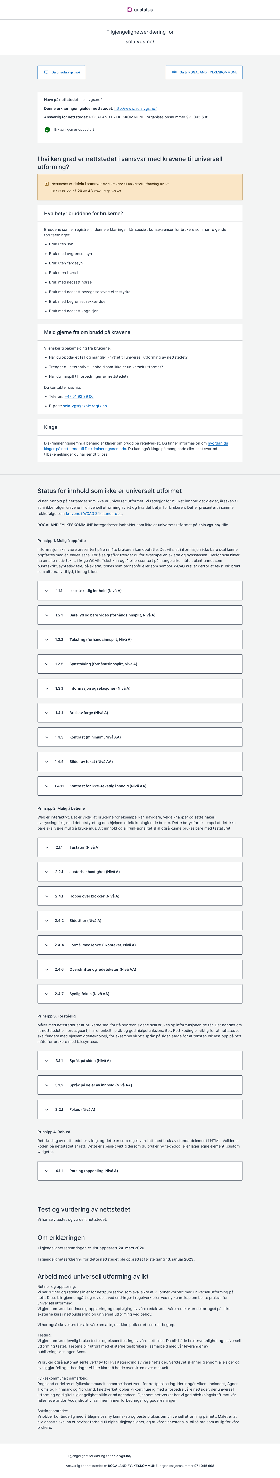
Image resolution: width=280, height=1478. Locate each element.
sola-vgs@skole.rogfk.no (85, 406)
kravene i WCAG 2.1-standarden (94, 513)
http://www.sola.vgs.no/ (135, 108)
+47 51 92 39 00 (79, 396)
